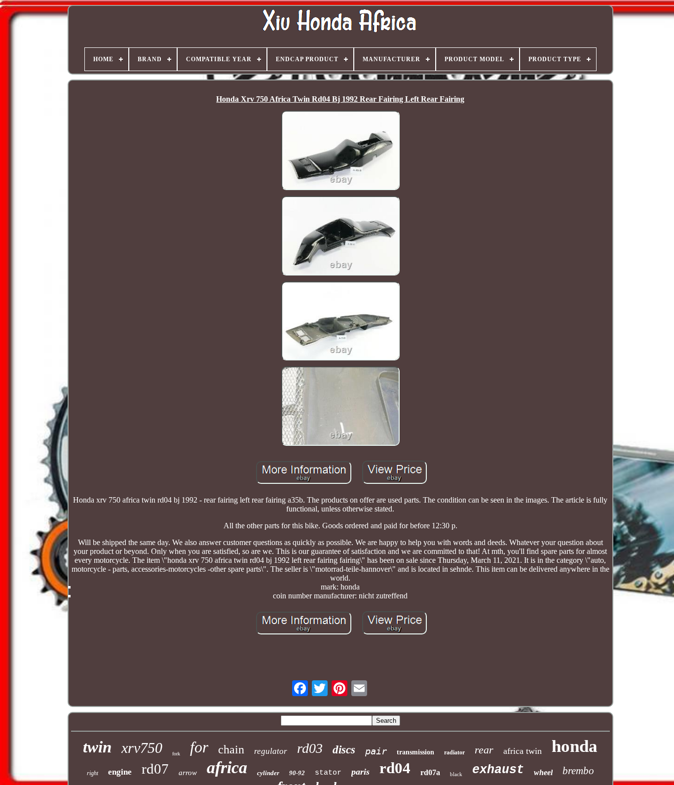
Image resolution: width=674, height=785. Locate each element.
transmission (415, 752)
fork (176, 753)
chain (231, 749)
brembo (578, 771)
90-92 (297, 773)
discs (344, 750)
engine (120, 772)
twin (97, 747)
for (199, 747)
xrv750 (141, 748)
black (456, 774)
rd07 (155, 769)
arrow (188, 773)
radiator (454, 752)
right (92, 773)
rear (484, 750)
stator (328, 773)
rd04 (395, 768)
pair (376, 751)
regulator (270, 751)
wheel (543, 772)
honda (575, 746)
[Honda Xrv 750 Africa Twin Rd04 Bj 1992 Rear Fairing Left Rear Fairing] (340, 151)
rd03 (310, 748)
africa (227, 767)
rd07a (430, 772)
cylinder (268, 773)
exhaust (498, 770)
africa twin (522, 751)
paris (360, 772)
